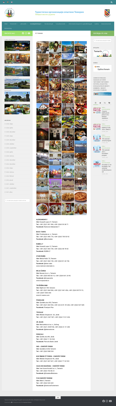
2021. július (9, 192)
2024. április (9, 152)
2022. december (10, 164)
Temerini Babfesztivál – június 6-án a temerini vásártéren (106, 115)
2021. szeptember (11, 188)
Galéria (97, 24)
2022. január (9, 180)
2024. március (10, 156)
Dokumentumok (106, 24)
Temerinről (13, 24)
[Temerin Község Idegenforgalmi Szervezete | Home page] (58, 13)
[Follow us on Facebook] (23, 33)
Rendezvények (49, 24)
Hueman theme (27, 402)
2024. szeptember (11, 148)
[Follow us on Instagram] (26, 33)
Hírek (5, 24)
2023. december (10, 160)
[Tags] (109, 103)
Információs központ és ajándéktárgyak (80, 24)
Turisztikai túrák (60, 24)
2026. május (9, 124)
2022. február (10, 176)
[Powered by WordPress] (11, 402)
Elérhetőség (8, 28)
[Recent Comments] (104, 103)
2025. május (9, 136)
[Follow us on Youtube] (29, 33)
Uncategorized (106, 109)
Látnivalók (23, 24)
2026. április (9, 128)
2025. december (10, 132)
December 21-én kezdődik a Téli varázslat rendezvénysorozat (106, 168)
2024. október (10, 144)
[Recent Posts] (95, 103)
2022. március (10, 172)
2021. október (10, 184)
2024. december (10, 140)
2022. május (9, 168)
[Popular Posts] (100, 103)
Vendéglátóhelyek (35, 24)
